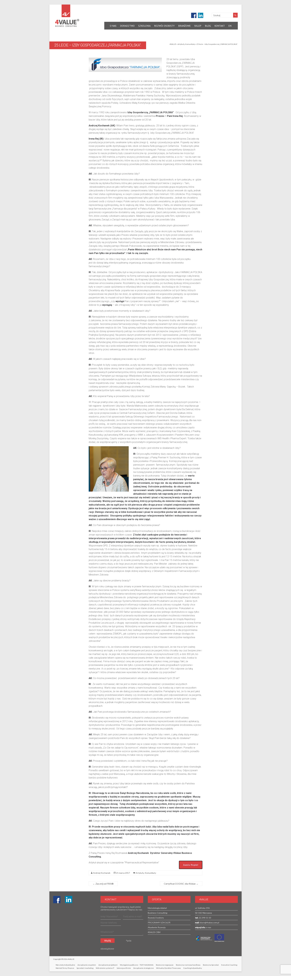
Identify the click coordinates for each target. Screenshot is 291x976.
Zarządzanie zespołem (86, 965)
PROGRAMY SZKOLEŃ (159, 922)
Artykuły (181, 44)
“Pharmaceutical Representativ (140, 862)
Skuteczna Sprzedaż (211, 965)
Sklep (197, 25)
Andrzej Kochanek (101, 873)
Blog (208, 25)
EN (229, 25)
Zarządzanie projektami (107, 965)
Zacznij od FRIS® (103, 883)
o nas (208, 927)
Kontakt (219, 25)
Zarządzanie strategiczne (143, 968)
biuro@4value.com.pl (209, 922)
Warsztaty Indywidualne (65, 965)
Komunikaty (190, 44)
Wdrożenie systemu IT (105, 968)
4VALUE (172, 44)
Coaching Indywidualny (192, 968)
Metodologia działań (157, 908)
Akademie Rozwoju (157, 927)
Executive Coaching (229, 965)
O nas (113, 25)
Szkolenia (144, 25)
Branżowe (184, 25)
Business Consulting (157, 913)
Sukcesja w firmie (124, 968)
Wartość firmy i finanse (65, 968)
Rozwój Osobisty (164, 25)
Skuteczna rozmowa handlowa (188, 965)
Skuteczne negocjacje (164, 965)
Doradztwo (127, 25)
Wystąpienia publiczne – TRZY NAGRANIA (136, 965)
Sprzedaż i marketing (85, 968)
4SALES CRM (154, 932)
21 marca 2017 (123, 873)
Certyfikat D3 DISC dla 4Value (181, 883)
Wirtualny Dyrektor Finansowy (168, 968)
